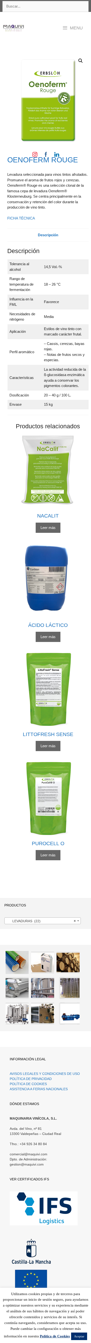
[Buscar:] (45, 6)
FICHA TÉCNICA (21, 218)
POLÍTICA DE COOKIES (28, 1084)
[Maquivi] (13, 28)
